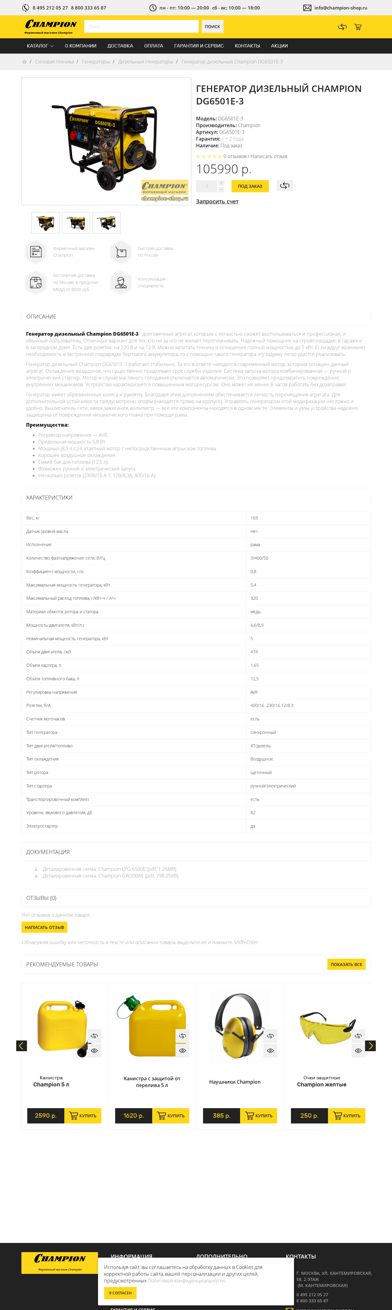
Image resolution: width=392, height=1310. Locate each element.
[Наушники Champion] (240, 1026)
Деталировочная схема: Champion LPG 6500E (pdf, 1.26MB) (109, 869)
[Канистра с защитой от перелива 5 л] (152, 1026)
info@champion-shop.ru (341, 8)
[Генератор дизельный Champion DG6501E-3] (45, 222)
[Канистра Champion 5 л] (64, 1026)
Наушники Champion (235, 1081)
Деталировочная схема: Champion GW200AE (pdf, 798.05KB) (110, 875)
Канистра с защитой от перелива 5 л (152, 1082)
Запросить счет (217, 201)
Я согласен (120, 1293)
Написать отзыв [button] (44, 927)
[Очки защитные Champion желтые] (328, 1026)
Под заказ (250, 186)
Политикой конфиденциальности (186, 1280)
